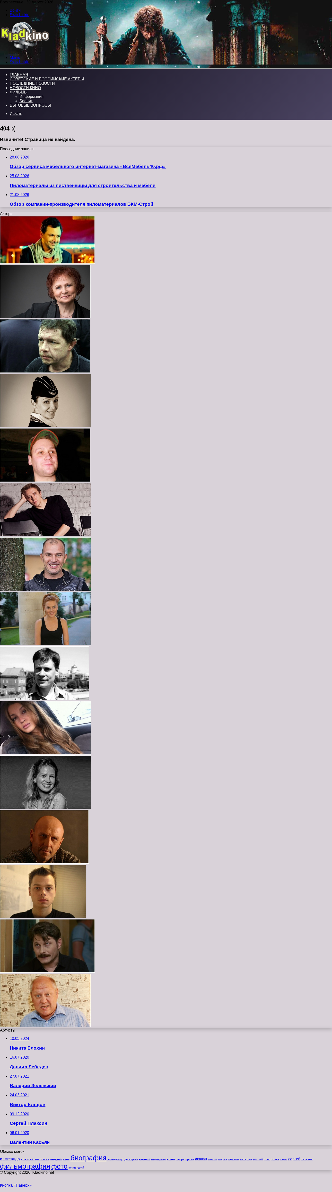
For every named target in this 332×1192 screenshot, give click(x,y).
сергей (294, 1159)
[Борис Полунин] (44, 862)
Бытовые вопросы (30, 105)
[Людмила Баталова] (45, 317)
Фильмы (18, 92)
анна (66, 1159)
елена (171, 1159)
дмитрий (131, 1159)
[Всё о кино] (24, 49)
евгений (144, 1159)
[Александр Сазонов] (47, 262)
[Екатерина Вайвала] (45, 808)
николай (258, 1159)
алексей (27, 1159)
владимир (115, 1159)
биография (88, 1158)
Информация (31, 96)
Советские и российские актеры (47, 79)
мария (222, 1159)
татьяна (307, 1159)
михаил (233, 1159)
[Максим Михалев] (45, 535)
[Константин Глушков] (45, 1026)
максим (212, 1159)
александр (10, 1158)
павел (283, 1159)
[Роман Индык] (44, 699)
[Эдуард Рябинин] (45, 589)
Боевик (26, 101)
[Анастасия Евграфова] (45, 644)
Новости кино (25, 88)
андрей (56, 1159)
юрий (80, 1167)
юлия (72, 1167)
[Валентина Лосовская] (45, 426)
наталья (246, 1159)
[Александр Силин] (45, 371)
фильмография (25, 1166)
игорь (180, 1159)
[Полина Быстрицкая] (45, 753)
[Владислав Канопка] (43, 917)
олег (267, 1159)
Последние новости (32, 83)
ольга (275, 1159)
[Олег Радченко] (47, 971)
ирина (189, 1159)
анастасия (42, 1159)
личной (201, 1159)
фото (59, 1166)
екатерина (158, 1159)
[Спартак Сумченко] (45, 480)
